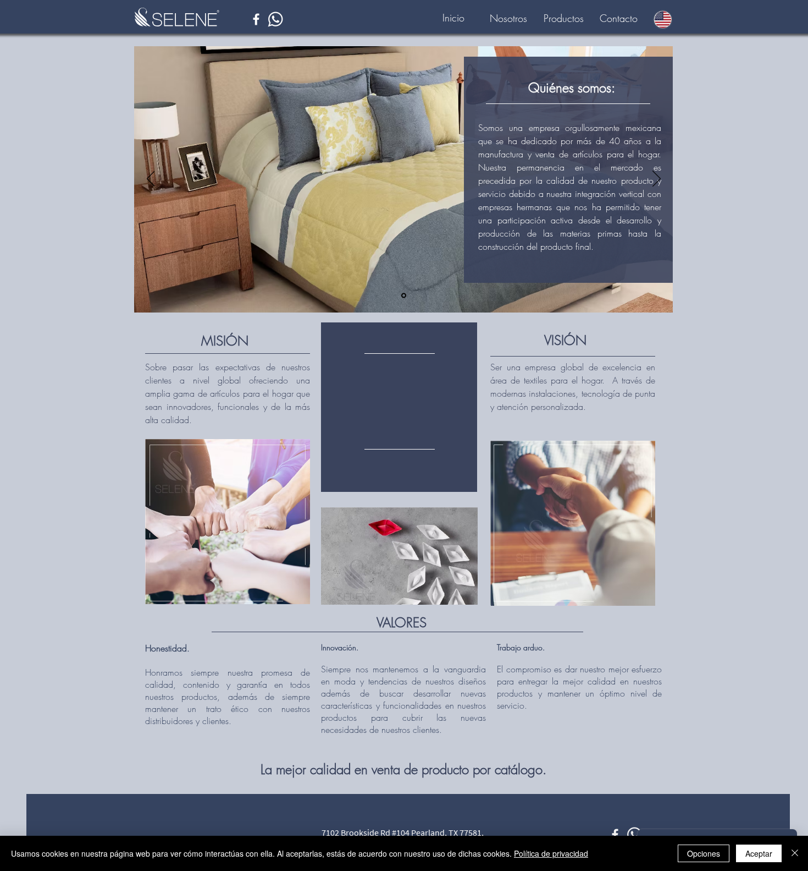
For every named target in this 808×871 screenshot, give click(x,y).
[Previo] (151, 179)
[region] (399, 407)
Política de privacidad (551, 853)
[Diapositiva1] (403, 295)
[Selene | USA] (256, 19)
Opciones (703, 853)
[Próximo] (656, 179)
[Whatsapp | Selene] (275, 19)
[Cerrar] (794, 853)
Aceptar (758, 853)
